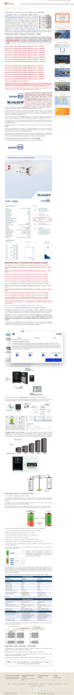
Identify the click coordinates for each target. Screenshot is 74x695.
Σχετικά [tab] (54, 337)
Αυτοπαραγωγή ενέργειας (33, 683)
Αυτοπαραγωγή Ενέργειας (40, 4)
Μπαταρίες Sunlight (7, 9)
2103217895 (40, 677)
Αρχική (5, 7)
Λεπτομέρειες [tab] (37, 337)
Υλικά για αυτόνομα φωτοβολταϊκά (39, 7)
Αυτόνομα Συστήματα (30, 4)
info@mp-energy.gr (57, 677)
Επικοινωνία (40, 685)
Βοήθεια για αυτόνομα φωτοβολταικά (24, 7)
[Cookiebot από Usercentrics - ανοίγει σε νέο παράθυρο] (57, 334)
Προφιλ (22, 4)
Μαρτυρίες (62, 80)
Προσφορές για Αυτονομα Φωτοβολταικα (62, 27)
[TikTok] (32, 690)
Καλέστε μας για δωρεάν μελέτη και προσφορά (62, 18)
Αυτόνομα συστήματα (21, 683)
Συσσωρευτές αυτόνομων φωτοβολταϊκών (55, 7)
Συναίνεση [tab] (20, 337)
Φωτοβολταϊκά (50, 4)
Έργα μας (62, 94)
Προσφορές (65, 4)
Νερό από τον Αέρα (58, 4)
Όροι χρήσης (33, 685)
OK (53, 360)
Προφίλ (62, 67)
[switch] (30, 355)
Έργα (69, 4)
